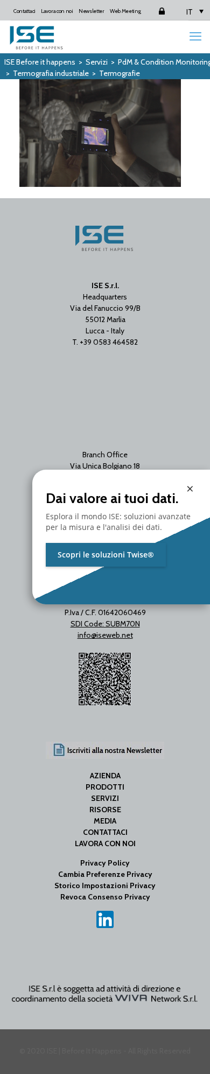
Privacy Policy (105, 863)
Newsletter (91, 11)
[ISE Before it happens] (36, 36)
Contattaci (24, 11)
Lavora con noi (57, 11)
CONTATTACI (105, 832)
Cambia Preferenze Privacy (105, 874)
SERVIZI (105, 798)
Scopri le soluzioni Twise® (106, 554)
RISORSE (105, 809)
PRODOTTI (105, 787)
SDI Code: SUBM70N (105, 624)
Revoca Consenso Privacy (105, 897)
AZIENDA (105, 775)
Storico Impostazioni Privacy (105, 885)
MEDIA (105, 821)
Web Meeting (125, 11)
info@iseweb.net (105, 635)
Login (152, 11)
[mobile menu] (195, 36)
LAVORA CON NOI (105, 843)
